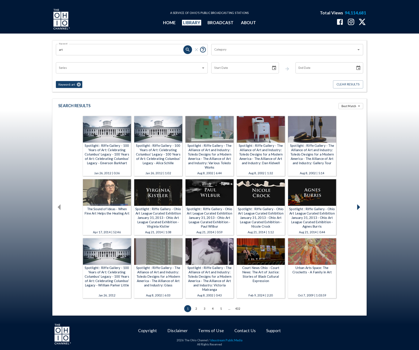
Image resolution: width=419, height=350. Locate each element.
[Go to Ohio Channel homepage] (61, 20)
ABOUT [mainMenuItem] (248, 22)
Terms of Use (211, 330)
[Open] (358, 50)
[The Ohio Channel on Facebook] (340, 22)
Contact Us (245, 330)
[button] (69, 84)
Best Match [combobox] (349, 106)
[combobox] (284, 49)
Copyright (147, 330)
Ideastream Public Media (226, 340)
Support (273, 330)
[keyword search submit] (187, 49)
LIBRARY (191, 22)
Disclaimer (177, 330)
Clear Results (348, 84)
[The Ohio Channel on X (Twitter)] (362, 22)
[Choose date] (274, 68)
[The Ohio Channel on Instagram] (351, 22)
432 (237, 308)
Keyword (63, 43)
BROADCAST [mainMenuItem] (221, 22)
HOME (169, 22)
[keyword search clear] (196, 49)
